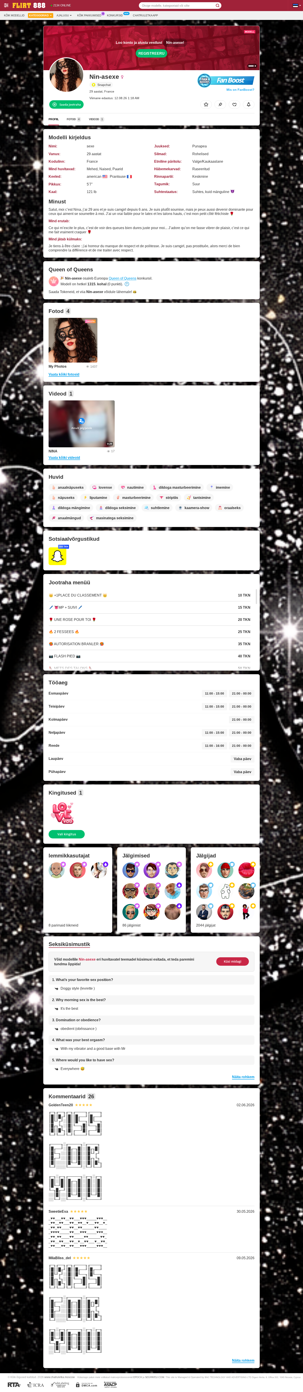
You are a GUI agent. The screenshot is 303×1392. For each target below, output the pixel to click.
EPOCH (137, 1377)
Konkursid (115, 15)
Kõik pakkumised (89, 15)
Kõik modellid (14, 15)
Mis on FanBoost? (240, 89)
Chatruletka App (145, 15)
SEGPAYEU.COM (154, 1377)
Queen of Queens (122, 278)
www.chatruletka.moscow (59, 1377)
